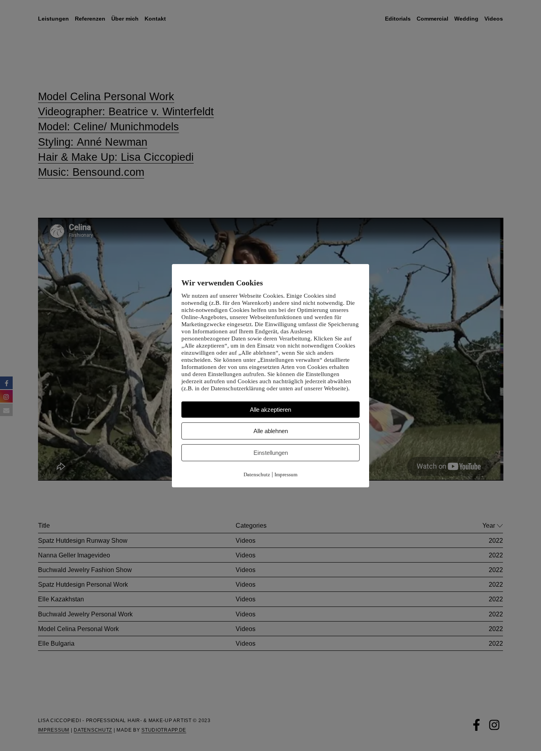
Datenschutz (257, 474)
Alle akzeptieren (270, 409)
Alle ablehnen (270, 431)
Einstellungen (270, 452)
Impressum (285, 474)
